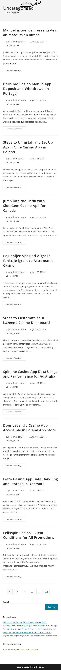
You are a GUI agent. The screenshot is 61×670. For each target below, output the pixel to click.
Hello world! (33, 649)
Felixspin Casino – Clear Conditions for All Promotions (28, 535)
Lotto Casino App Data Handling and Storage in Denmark (30, 481)
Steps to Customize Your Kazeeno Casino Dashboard (26, 320)
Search (6, 602)
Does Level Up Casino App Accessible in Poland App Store (29, 427)
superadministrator (15, 41)
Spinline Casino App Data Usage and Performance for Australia (30, 374)
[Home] (4, 12)
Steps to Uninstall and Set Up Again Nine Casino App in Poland (28, 147)
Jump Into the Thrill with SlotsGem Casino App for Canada (24, 205)
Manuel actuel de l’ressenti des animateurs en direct (29, 32)
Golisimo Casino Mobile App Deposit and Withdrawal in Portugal (27, 89)
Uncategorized (13, 12)
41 (46, 592)
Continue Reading (16, 71)
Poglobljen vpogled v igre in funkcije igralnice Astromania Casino (28, 260)
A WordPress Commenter (14, 649)
